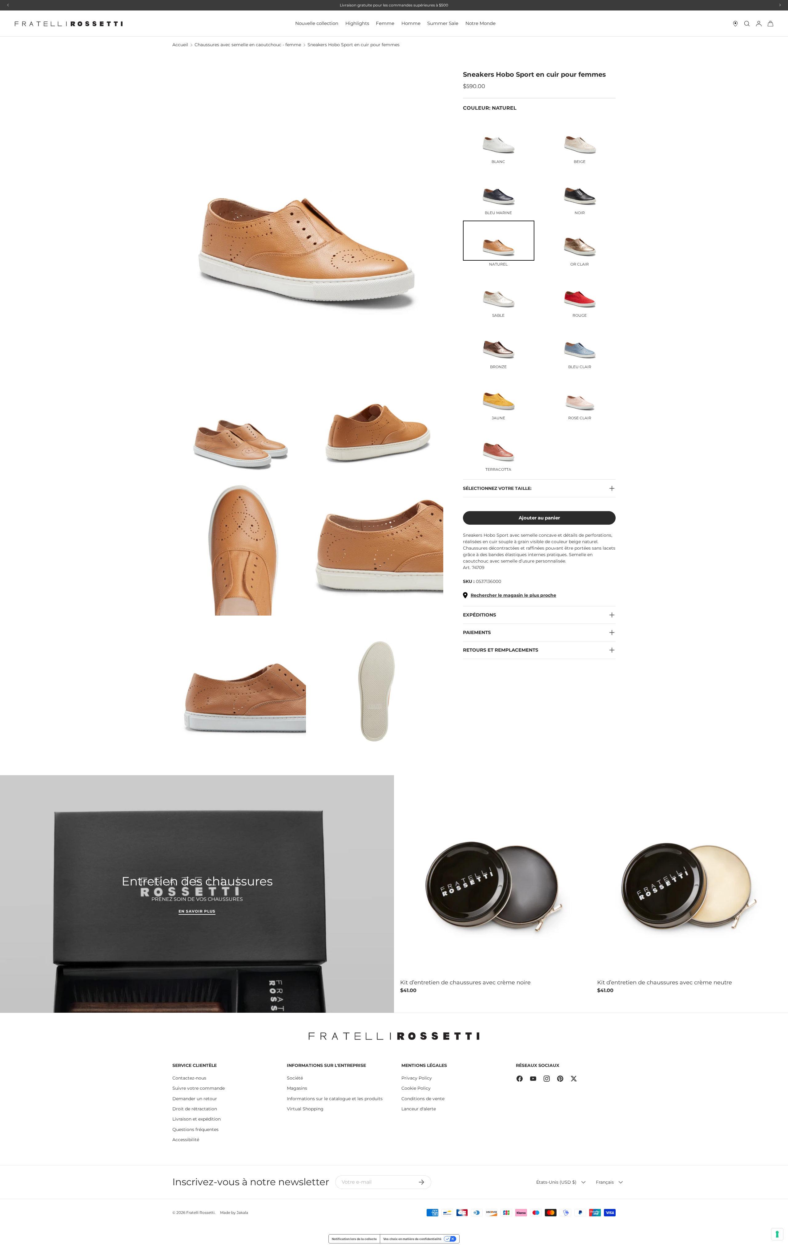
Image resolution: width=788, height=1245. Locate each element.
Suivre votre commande (198, 1088)
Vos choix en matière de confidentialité (412, 1239)
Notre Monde (480, 23)
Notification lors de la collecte (354, 1239)
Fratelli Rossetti (200, 1212)
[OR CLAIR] (580, 240)
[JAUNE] (498, 394)
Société (295, 1078)
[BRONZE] (498, 343)
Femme (385, 23)
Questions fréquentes (195, 1129)
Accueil (180, 44)
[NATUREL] (498, 240)
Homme (410, 23)
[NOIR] (580, 189)
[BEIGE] (580, 138)
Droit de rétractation (194, 1109)
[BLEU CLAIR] (580, 343)
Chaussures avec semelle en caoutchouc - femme (248, 44)
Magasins (297, 1088)
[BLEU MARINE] (498, 189)
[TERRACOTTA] (498, 445)
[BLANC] (498, 138)
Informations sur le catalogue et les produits (335, 1098)
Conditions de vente (422, 1098)
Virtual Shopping (305, 1109)
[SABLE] (498, 292)
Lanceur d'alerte (418, 1109)
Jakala (242, 1212)
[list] (309, 413)
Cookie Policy (416, 1088)
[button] (770, 24)
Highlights (357, 23)
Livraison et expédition (196, 1119)
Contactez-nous (189, 1078)
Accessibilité (185, 1139)
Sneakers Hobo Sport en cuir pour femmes (354, 44)
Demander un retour (194, 1098)
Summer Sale (442, 23)
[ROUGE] (580, 292)
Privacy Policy (416, 1078)
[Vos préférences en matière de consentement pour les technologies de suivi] (777, 1234)
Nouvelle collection (316, 23)
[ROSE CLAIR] (580, 394)
